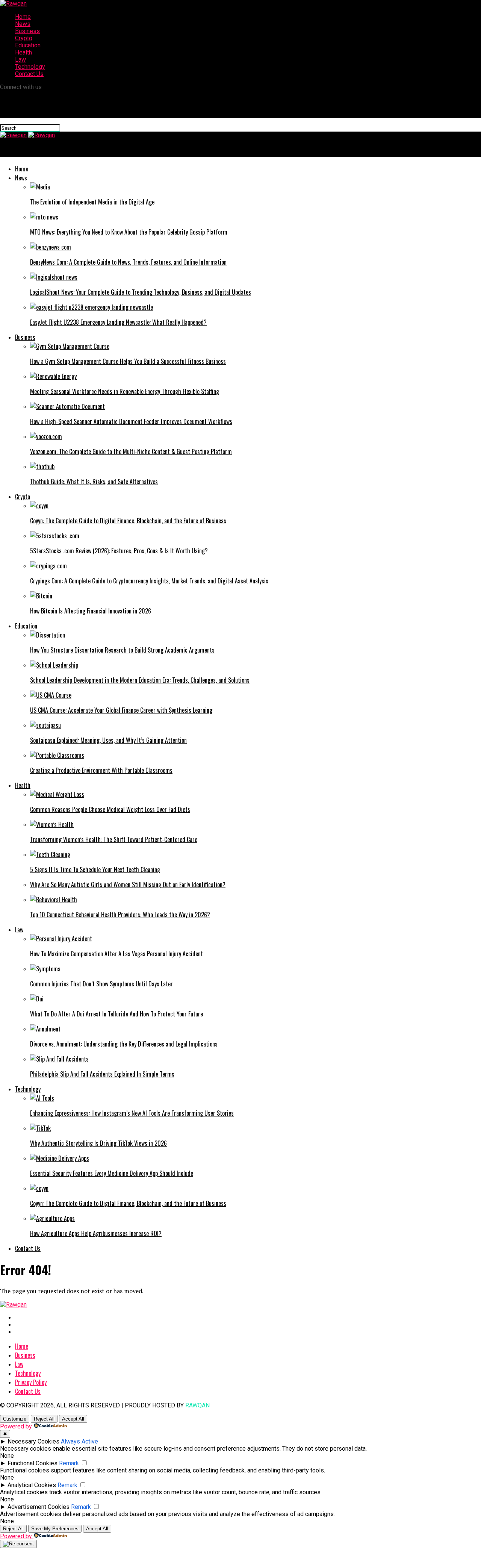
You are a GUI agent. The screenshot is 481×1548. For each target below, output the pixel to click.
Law (20, 59)
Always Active (79, 1441)
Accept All (73, 1419)
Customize (14, 1419)
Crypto (23, 38)
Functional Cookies (32, 1463)
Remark (69, 1463)
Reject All (44, 1419)
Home (23, 16)
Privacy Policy (31, 1382)
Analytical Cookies (32, 1485)
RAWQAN (197, 1405)
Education (28, 45)
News (22, 23)
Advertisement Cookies (39, 1506)
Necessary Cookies (33, 1441)
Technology (30, 66)
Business (27, 31)
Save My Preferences (55, 1528)
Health (23, 52)
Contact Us (29, 73)
